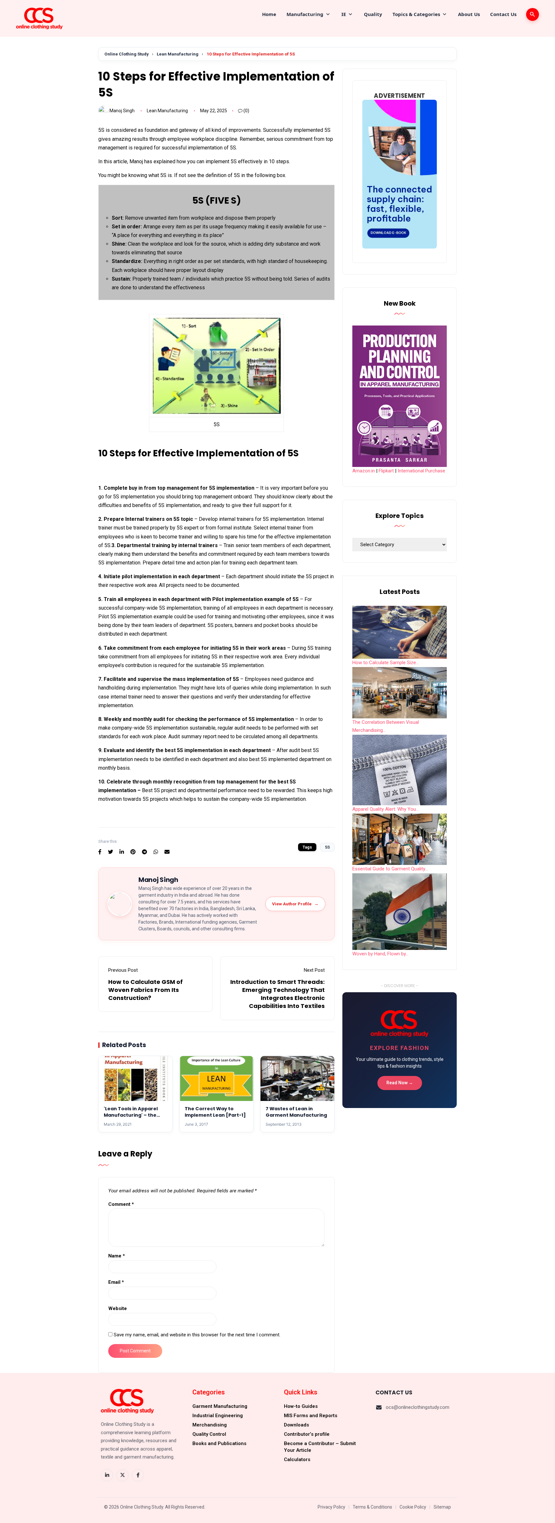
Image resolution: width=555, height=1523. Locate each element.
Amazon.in (363, 471)
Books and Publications (219, 1443)
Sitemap (442, 1507)
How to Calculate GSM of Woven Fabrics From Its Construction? (145, 990)
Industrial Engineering (217, 1415)
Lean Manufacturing (177, 53)
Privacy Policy (331, 1507)
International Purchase (421, 471)
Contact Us (503, 14)
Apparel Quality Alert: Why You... (385, 809)
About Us (469, 14)
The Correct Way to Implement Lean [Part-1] (215, 1111)
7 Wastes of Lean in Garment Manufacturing (296, 1111)
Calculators (297, 1459)
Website (117, 1308)
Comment (121, 1204)
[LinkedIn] (107, 1475)
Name (116, 1256)
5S (327, 847)
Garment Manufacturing (219, 1406)
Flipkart (386, 471)
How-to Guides (301, 1406)
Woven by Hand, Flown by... (380, 954)
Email (116, 1282)
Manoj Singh (122, 110)
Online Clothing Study (126, 53)
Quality (373, 14)
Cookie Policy (413, 1507)
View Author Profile (295, 903)
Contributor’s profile (307, 1434)
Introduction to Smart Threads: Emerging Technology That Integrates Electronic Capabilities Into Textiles (277, 994)
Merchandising (209, 1425)
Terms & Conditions (372, 1507)
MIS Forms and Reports (310, 1415)
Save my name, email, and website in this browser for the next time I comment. (197, 1335)
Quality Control (209, 1434)
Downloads (296, 1425)
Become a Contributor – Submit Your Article (320, 1447)
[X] (122, 1475)
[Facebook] (138, 1475)
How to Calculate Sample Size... (385, 662)
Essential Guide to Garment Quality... (390, 869)
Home (269, 14)
